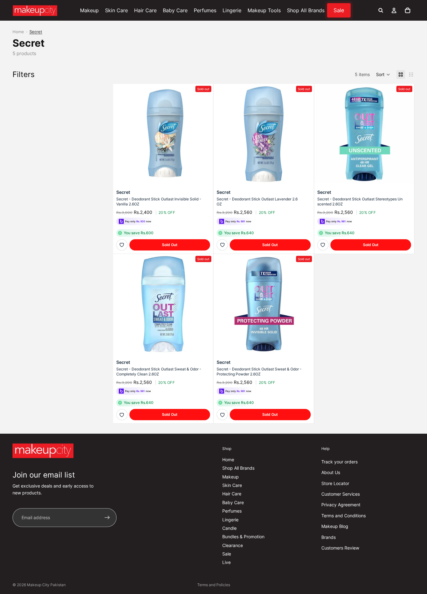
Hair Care (231, 494)
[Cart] (407, 10)
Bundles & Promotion (243, 537)
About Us (330, 472)
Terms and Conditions (343, 515)
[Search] (381, 10)
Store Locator (335, 483)
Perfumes (232, 511)
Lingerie (230, 519)
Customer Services (340, 494)
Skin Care (232, 485)
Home (18, 31)
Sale (226, 553)
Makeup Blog (334, 526)
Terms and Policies (213, 584)
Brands (328, 537)
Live (226, 562)
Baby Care (233, 502)
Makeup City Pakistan (46, 584)
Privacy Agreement (340, 505)
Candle (229, 528)
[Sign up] (107, 517)
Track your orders (339, 461)
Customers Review (340, 547)
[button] (383, 74)
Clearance (232, 545)
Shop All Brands (238, 468)
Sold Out (170, 244)
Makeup (230, 476)
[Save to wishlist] (122, 245)
